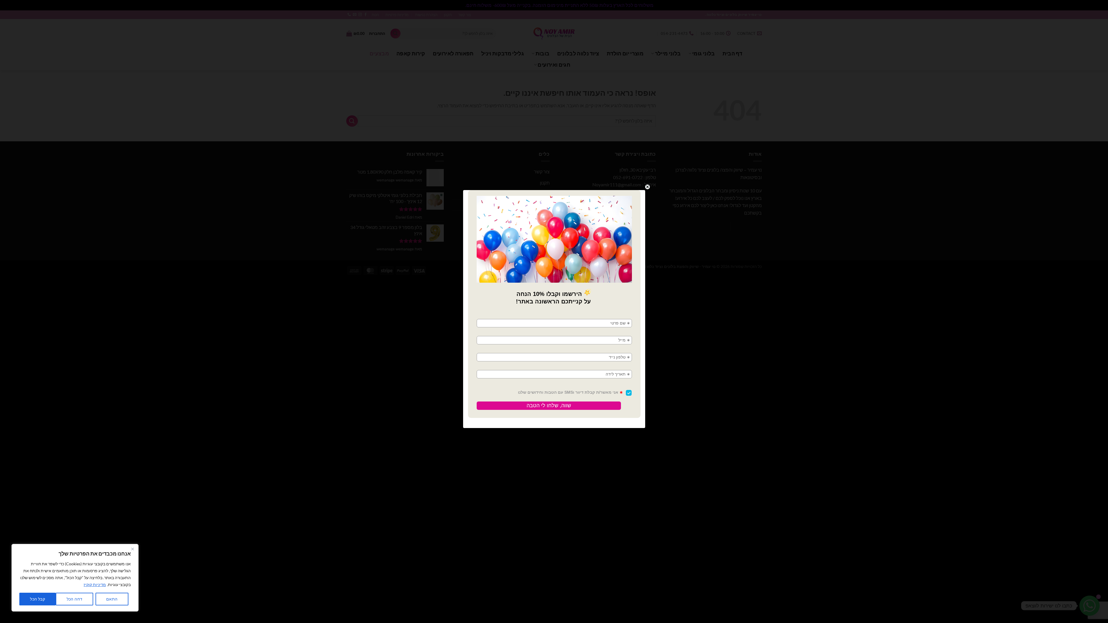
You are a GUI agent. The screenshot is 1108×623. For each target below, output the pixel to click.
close (647, 186)
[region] (75, 577)
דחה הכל (75, 598)
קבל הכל (37, 598)
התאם (112, 598)
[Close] (132, 548)
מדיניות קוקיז (95, 584)
